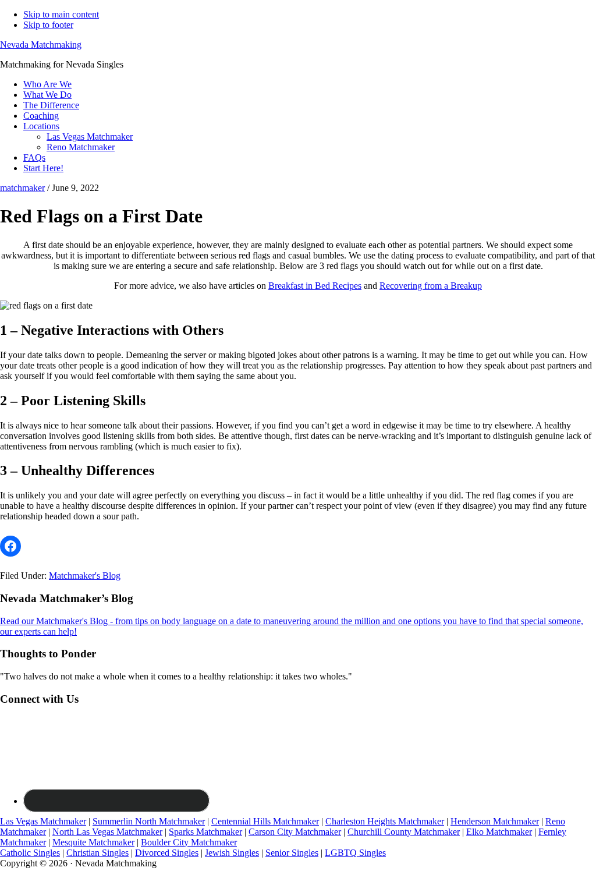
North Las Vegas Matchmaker (107, 832)
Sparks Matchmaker (205, 832)
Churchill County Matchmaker (403, 832)
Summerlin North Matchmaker (149, 821)
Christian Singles (97, 853)
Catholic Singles (30, 853)
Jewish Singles (232, 853)
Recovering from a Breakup (430, 286)
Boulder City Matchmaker (189, 842)
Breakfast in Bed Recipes (314, 286)
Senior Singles (291, 853)
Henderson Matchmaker (494, 821)
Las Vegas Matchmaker (43, 821)
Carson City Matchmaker (295, 832)
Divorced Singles (166, 853)
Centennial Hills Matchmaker (265, 821)
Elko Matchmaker (499, 832)
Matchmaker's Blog (84, 575)
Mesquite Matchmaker (93, 842)
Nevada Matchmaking (40, 44)
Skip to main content (61, 14)
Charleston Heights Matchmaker (384, 821)
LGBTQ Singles (355, 853)
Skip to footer (48, 25)
